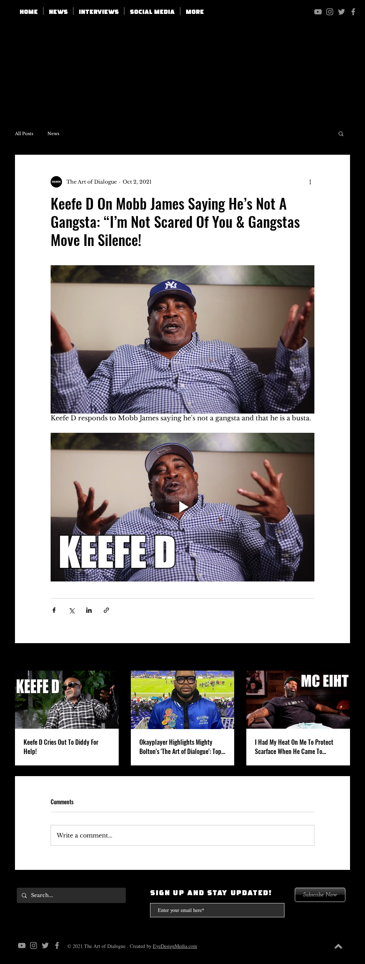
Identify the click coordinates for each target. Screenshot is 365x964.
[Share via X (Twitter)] (71, 610)
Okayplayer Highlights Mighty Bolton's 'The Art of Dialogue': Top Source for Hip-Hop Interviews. (180, 746)
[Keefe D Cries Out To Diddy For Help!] (67, 700)
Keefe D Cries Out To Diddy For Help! (61, 746)
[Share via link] (106, 610)
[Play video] (182, 507)
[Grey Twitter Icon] (341, 11)
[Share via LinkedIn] (89, 610)
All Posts (24, 133)
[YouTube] (318, 11)
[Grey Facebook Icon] (353, 11)
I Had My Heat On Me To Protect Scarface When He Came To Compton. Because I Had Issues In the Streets (297, 746)
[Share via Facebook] (54, 610)
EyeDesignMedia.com (175, 946)
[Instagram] (329, 11)
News (53, 133)
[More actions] (310, 182)
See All (341, 657)
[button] (152, 11)
